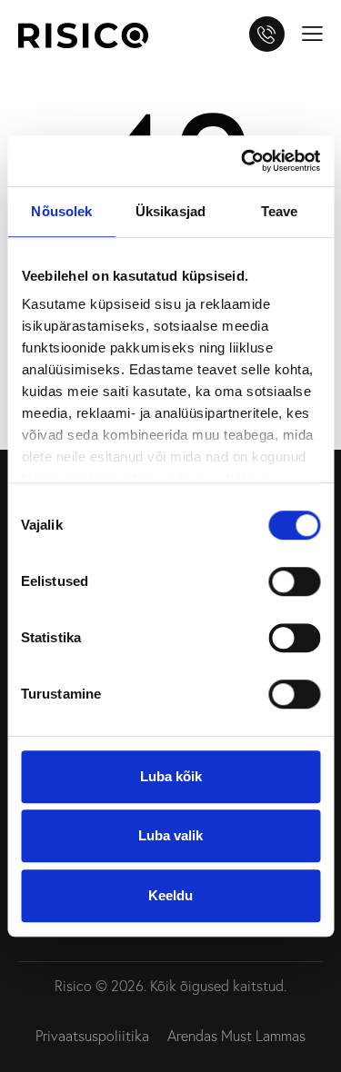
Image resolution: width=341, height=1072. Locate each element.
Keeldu (170, 895)
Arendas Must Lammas (236, 1036)
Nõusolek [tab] (61, 211)
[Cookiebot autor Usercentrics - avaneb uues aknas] (242, 161)
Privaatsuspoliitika (92, 1036)
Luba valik (170, 835)
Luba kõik (171, 776)
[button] (312, 32)
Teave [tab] (279, 211)
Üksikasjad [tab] (170, 211)
